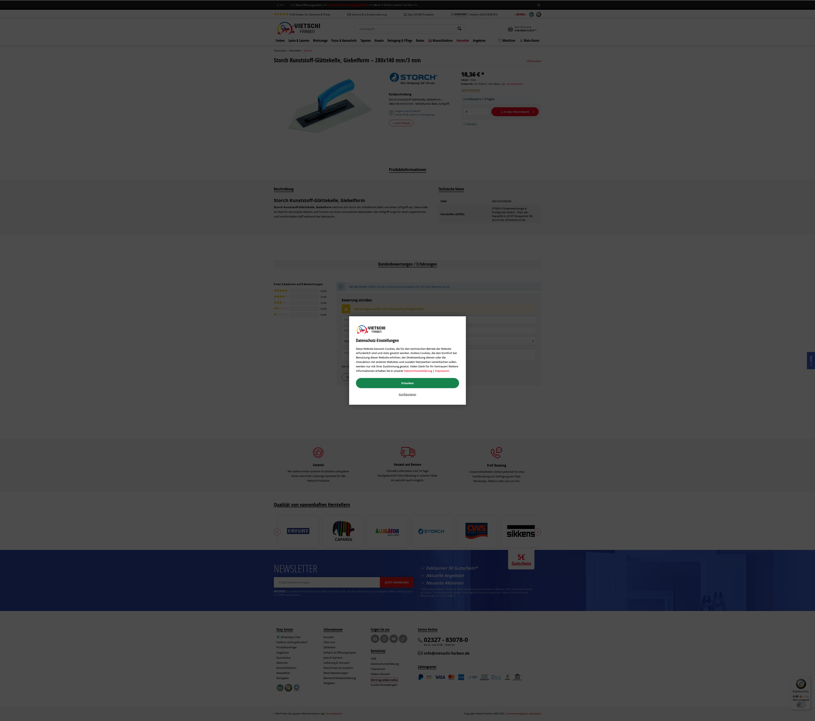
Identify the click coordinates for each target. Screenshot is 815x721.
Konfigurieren (407, 394)
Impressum (442, 371)
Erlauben (407, 383)
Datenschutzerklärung (418, 371)
